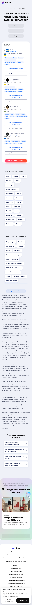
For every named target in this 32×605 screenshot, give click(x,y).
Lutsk (8, 206)
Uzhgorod (9, 215)
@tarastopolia (13, 108)
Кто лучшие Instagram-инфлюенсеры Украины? (12, 443)
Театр (8, 276)
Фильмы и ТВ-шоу (19, 276)
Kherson (18, 215)
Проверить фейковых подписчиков (16, 69)
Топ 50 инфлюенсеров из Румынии (16, 583)
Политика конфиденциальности (16, 554)
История (20, 246)
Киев (7, 176)
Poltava (18, 224)
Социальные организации (14, 263)
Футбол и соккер (11, 280)
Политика (17, 250)
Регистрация (18, 561)
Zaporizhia (9, 202)
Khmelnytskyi (10, 219)
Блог (9, 552)
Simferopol (9, 193)
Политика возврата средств (10, 557)
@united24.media (14, 80)
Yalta (16, 211)
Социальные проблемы (13, 267)
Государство (10, 246)
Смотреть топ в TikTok (15, 291)
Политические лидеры (13, 255)
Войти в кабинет (10, 561)
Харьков (8, 180)
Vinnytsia (9, 198)
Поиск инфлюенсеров (16, 571)
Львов (24, 176)
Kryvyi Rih (17, 206)
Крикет (8, 250)
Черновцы (9, 185)
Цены (24, 561)
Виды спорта (10, 242)
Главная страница (10, 8)
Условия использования (17, 552)
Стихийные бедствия (12, 272)
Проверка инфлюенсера (16, 574)
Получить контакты (17, 74)
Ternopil (19, 202)
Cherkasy (21, 219)
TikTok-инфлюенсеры (16, 586)
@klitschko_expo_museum (16, 135)
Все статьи (15, 535)
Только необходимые (9, 600)
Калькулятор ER (16, 565)
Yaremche (19, 198)
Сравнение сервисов (16, 577)
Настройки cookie (24, 557)
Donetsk (8, 211)
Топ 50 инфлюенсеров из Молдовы (15, 580)
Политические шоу (12, 259)
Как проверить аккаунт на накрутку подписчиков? (12, 464)
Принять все (23, 600)
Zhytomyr (9, 224)
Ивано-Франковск (11, 189)
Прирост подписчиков (16, 568)
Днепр (17, 180)
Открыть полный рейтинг (15, 160)
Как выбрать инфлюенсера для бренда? (14, 457)
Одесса (15, 176)
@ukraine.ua (13, 51)
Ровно (19, 193)
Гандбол (21, 242)
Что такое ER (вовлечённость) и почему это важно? (14, 450)
